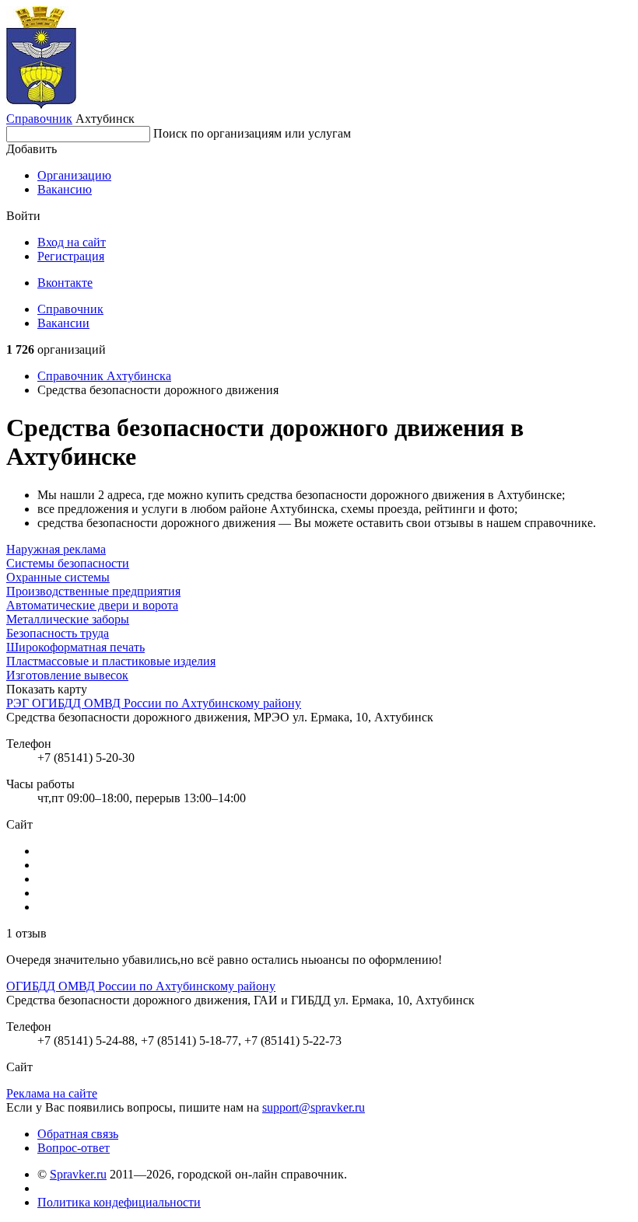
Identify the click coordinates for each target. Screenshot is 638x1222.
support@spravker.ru (313, 1107)
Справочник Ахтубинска (104, 375)
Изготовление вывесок (67, 675)
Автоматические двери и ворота (92, 605)
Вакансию (64, 189)
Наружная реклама (56, 549)
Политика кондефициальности (119, 1202)
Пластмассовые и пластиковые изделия (111, 661)
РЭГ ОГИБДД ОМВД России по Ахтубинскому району (153, 703)
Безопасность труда (57, 633)
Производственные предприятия (93, 591)
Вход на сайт (71, 242)
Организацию (74, 175)
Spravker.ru (78, 1174)
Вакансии (63, 323)
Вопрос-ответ (73, 1147)
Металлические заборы (67, 619)
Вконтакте (65, 282)
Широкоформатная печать (75, 647)
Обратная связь (77, 1133)
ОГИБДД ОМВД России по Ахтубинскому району (140, 986)
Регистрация (70, 256)
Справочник (39, 118)
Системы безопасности (67, 563)
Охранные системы (58, 577)
